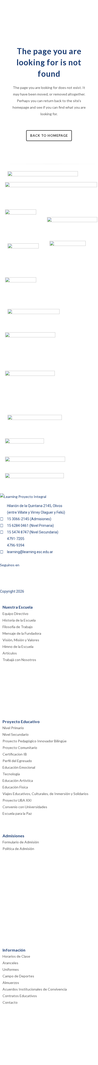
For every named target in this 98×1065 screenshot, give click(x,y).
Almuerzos (11, 982)
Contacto (10, 1002)
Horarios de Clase (16, 956)
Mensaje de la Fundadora (22, 633)
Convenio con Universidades (25, 807)
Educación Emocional (19, 767)
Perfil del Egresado (17, 761)
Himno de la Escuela (18, 646)
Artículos (10, 653)
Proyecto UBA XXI (17, 800)
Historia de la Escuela (19, 620)
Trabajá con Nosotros (19, 659)
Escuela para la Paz (17, 813)
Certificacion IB (15, 754)
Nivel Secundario (16, 734)
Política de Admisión (18, 848)
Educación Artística (18, 780)
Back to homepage (49, 135)
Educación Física (15, 787)
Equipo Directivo (15, 613)
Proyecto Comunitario (20, 747)
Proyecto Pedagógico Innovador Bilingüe (35, 741)
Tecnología (11, 774)
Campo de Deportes (18, 976)
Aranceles (10, 963)
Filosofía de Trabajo (18, 627)
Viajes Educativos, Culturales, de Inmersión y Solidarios (45, 793)
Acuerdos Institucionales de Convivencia (35, 989)
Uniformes (11, 969)
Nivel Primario (13, 728)
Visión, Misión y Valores (21, 640)
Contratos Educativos (20, 996)
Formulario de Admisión (21, 842)
